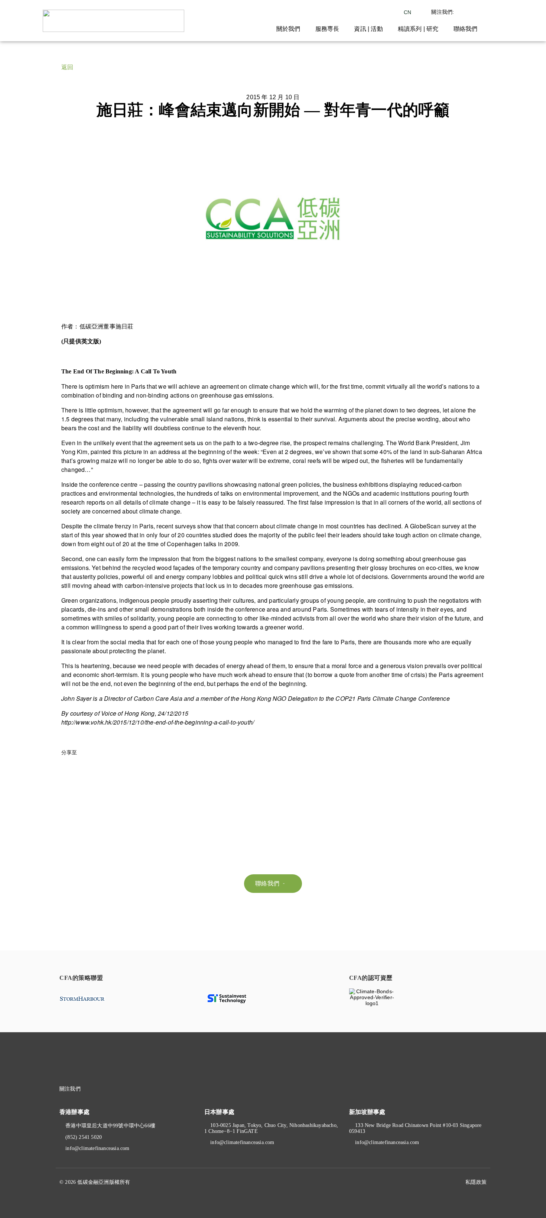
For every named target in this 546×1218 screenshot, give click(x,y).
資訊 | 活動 (368, 29)
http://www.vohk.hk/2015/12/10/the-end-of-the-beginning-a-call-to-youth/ (157, 722)
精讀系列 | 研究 (418, 29)
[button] (273, 883)
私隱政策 (476, 1182)
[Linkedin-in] (109, 1089)
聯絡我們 (466, 29)
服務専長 (327, 29)
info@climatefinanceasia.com (97, 1148)
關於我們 (288, 29)
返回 (67, 67)
